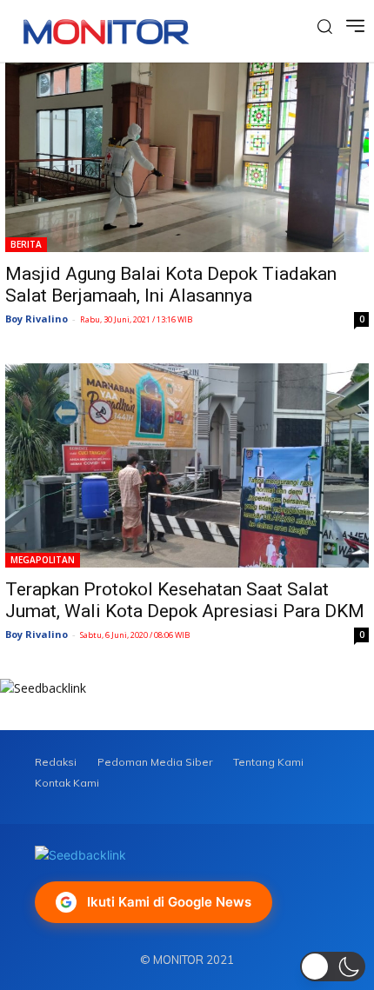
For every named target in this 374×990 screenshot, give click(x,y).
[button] (332, 966)
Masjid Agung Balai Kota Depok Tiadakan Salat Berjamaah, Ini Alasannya (171, 284)
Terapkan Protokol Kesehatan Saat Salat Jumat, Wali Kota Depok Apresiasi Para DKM (184, 600)
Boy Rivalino (36, 318)
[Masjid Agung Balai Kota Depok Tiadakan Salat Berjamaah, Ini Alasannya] (187, 157)
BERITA (26, 244)
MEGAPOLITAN (42, 560)
